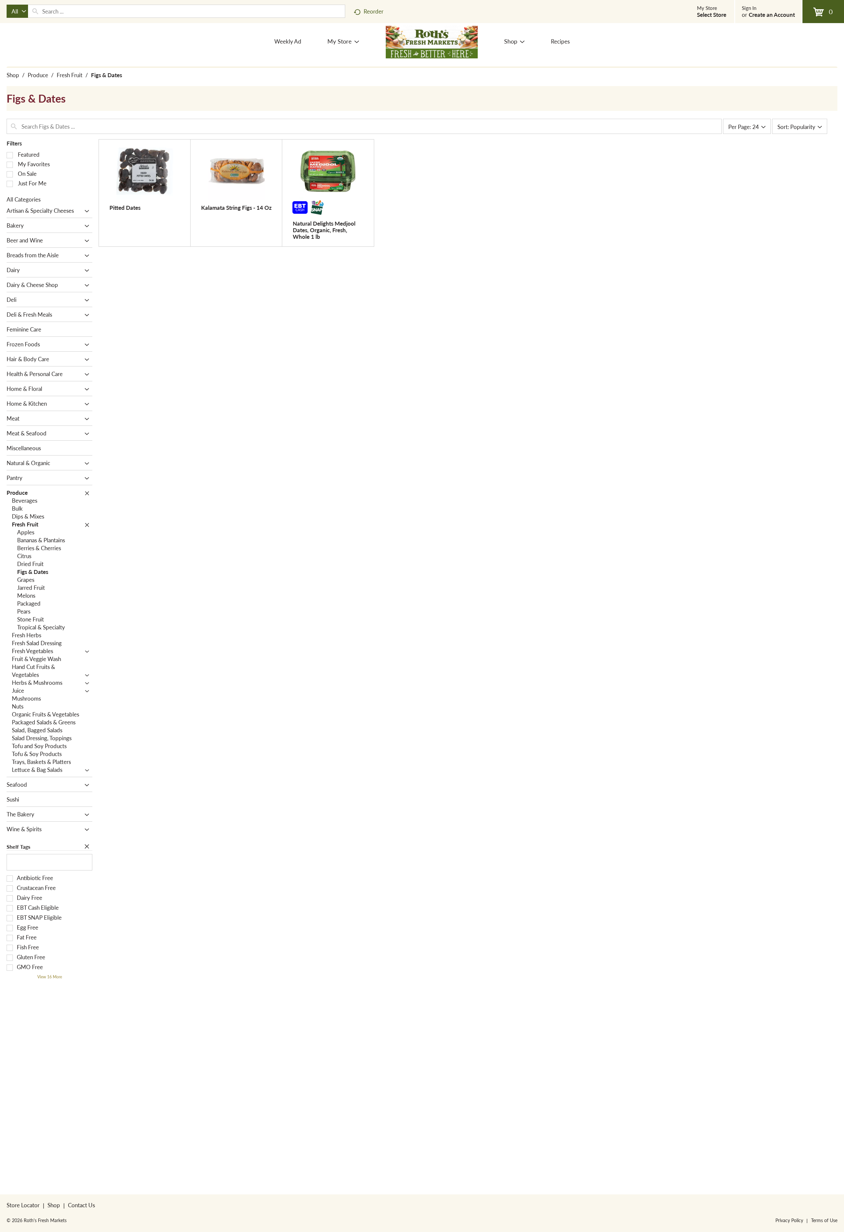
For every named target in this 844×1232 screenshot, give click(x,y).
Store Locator (23, 1205)
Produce (38, 75)
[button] (85, 211)
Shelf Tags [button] (18, 846)
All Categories (24, 199)
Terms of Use (824, 1220)
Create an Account (772, 14)
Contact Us (81, 1205)
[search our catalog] (35, 11)
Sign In (749, 8)
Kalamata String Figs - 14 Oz (236, 207)
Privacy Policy (789, 1220)
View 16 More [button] (49, 977)
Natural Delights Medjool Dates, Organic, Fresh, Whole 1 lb (324, 229)
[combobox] (17, 11)
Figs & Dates (106, 75)
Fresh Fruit (69, 75)
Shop (13, 75)
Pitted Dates (124, 207)
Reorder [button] (373, 11)
